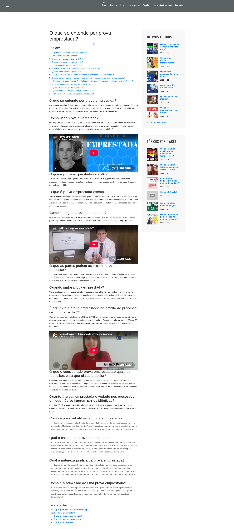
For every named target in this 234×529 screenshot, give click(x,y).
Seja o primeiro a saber (162, 5)
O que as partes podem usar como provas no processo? (76, 68)
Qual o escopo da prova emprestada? (69, 87)
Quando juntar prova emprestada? (66, 72)
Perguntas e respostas (130, 5)
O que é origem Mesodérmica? (68, 516)
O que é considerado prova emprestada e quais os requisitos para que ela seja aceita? (88, 78)
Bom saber (179, 5)
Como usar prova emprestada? (65, 56)
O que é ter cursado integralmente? (167, 60)
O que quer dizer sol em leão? (168, 86)
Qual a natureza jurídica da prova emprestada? (73, 91)
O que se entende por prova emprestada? (69, 53)
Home (104, 5)
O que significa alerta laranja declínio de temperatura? (167, 152)
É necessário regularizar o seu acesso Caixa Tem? (169, 180)
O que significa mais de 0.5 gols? (168, 204)
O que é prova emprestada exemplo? (67, 62)
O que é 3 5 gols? (168, 192)
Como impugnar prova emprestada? (67, 65)
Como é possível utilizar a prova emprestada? (72, 84)
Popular (146, 5)
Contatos (114, 5)
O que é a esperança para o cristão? (168, 110)
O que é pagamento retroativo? (68, 519)
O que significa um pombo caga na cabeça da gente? (169, 216)
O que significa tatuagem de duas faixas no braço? (169, 167)
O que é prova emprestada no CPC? (67, 59)
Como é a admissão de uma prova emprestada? (73, 94)
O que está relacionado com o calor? (169, 74)
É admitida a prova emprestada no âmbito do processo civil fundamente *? (83, 75)
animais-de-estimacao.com (158, 122)
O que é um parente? (63, 522)
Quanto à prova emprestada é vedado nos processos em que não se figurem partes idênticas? (93, 81)
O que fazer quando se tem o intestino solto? (170, 46)
